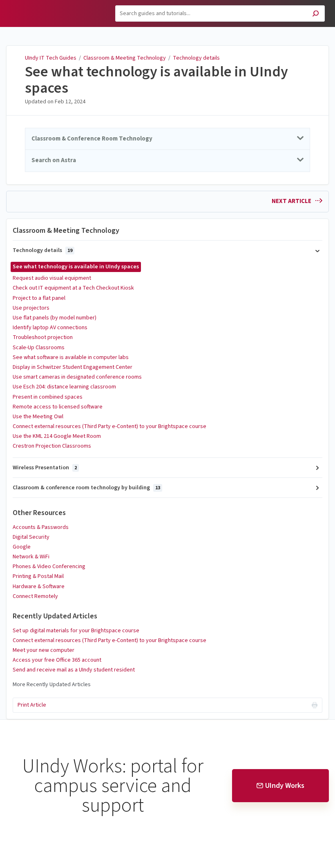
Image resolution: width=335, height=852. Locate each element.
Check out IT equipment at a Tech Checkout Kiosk (73, 288)
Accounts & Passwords (41, 527)
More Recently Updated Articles (52, 684)
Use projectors (31, 308)
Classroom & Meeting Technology (124, 58)
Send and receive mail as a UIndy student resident (74, 670)
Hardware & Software (39, 586)
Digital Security (31, 537)
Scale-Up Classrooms (39, 347)
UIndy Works (284, 786)
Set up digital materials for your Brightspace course (76, 631)
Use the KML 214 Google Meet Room (57, 436)
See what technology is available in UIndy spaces (156, 80)
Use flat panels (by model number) (54, 318)
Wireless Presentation (45, 468)
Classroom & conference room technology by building (86, 488)
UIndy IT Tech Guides (50, 58)
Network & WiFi (31, 557)
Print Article (32, 705)
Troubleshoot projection (43, 337)
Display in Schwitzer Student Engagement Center (72, 367)
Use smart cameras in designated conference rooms (77, 377)
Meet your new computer (43, 650)
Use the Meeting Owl (38, 417)
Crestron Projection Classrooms (52, 446)
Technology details (196, 58)
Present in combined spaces (48, 397)
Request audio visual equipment (52, 278)
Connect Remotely (35, 596)
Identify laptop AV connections (50, 327)
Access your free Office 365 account (57, 660)
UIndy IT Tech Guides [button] (41, 4)
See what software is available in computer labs (71, 357)
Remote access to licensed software (58, 407)
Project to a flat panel (39, 298)
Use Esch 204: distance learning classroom (64, 387)
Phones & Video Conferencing (49, 566)
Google (22, 547)
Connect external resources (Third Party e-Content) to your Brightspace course (109, 426)
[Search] (316, 14)
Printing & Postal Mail (38, 576)
